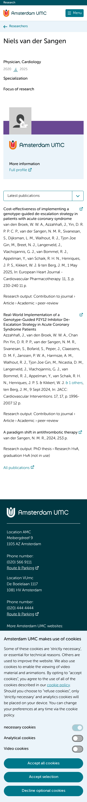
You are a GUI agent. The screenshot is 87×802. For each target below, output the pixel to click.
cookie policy (58, 685)
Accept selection (43, 777)
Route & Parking (20, 568)
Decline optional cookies (43, 791)
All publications (16, 468)
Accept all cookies (43, 763)
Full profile (18, 170)
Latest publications (23, 196)
